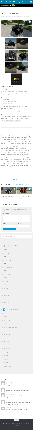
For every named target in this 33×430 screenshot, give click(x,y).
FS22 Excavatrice (7, 338)
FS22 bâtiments (7, 348)
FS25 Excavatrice (7, 274)
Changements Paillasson (9, 120)
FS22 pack (6, 355)
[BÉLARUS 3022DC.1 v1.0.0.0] (24, 190)
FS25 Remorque (7, 260)
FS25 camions (7, 257)
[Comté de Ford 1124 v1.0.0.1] (8, 190)
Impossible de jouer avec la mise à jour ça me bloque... (18, 390)
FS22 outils (6, 345)
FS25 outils (6, 281)
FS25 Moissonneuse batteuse (10, 264)
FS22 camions (7, 320)
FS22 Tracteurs (5, 9)
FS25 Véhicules (7, 271)
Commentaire (6, 213)
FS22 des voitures (8, 331)
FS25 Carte (6, 250)
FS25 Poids (6, 299)
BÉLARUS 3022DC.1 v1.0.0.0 (22, 196)
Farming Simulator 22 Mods (9, 423)
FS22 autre (6, 359)
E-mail (19, 223)
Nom (4, 223)
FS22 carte (6, 313)
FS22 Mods (19, 423)
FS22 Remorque (7, 324)
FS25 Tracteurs (7, 253)
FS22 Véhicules (7, 334)
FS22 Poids (6, 362)
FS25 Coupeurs (7, 278)
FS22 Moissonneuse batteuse (10, 327)
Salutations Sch (17, 120)
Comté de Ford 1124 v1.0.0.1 (7, 196)
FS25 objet (6, 288)
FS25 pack (6, 292)
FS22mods (4, 16)
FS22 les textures (7, 366)
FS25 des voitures (8, 267)
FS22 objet (6, 352)
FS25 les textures (7, 302)
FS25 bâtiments (7, 285)
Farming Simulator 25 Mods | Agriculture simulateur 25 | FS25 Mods (13, 2)
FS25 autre (6, 295)
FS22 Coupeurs (7, 341)
